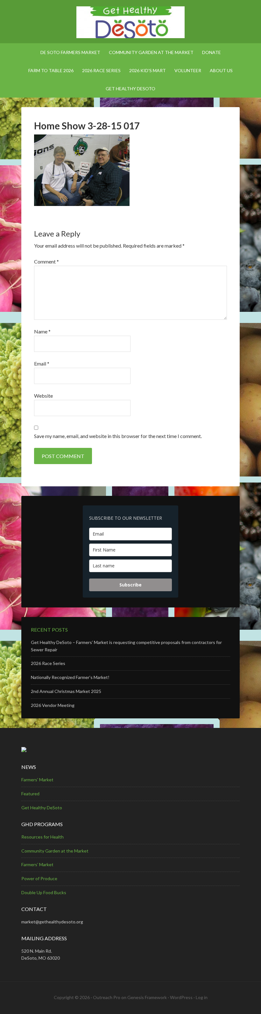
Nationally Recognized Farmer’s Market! (70, 677)
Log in (202, 997)
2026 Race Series (48, 663)
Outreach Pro (106, 997)
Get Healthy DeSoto (41, 807)
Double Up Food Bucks (43, 892)
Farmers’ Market (37, 864)
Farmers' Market (37, 779)
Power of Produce (39, 878)
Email (41, 363)
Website (43, 396)
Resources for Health (42, 836)
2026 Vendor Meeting (52, 705)
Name (42, 331)
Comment (46, 261)
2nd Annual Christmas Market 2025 (66, 691)
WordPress (181, 997)
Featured (30, 793)
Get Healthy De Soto (130, 22)
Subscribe (130, 585)
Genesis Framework (147, 997)
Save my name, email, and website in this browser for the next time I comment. (118, 436)
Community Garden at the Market (54, 850)
